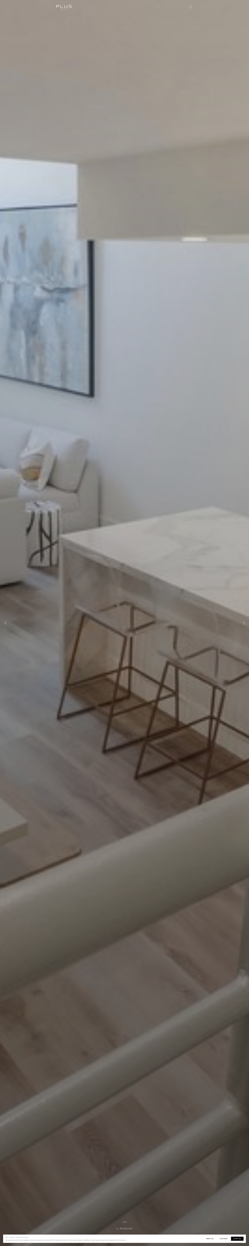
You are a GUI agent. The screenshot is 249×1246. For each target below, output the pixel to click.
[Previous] (5, 623)
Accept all (237, 1238)
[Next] (243, 623)
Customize (223, 1238)
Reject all (210, 1238)
